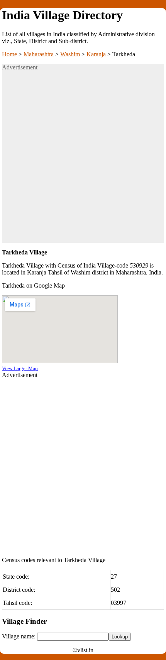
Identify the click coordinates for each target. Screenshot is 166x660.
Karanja (96, 54)
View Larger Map (20, 368)
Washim (70, 54)
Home (9, 54)
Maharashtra (39, 54)
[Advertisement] (83, 160)
